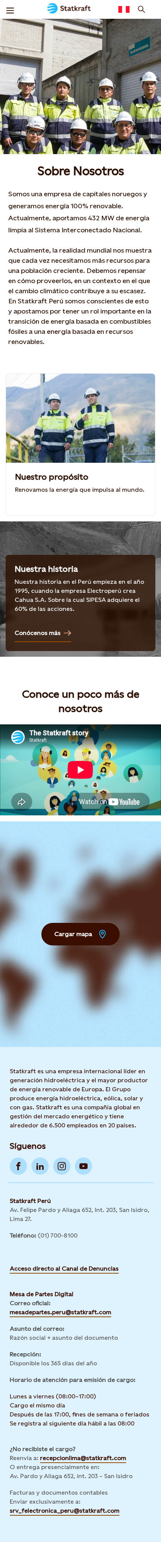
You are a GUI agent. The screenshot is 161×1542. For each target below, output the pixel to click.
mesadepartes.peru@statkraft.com (60, 1312)
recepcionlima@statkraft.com (83, 1458)
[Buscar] (141, 9)
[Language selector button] (124, 9)
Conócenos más (38, 632)
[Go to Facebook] (18, 1166)
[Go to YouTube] (83, 1166)
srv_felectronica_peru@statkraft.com (64, 1510)
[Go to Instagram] (61, 1166)
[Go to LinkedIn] (40, 1166)
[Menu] (10, 9)
